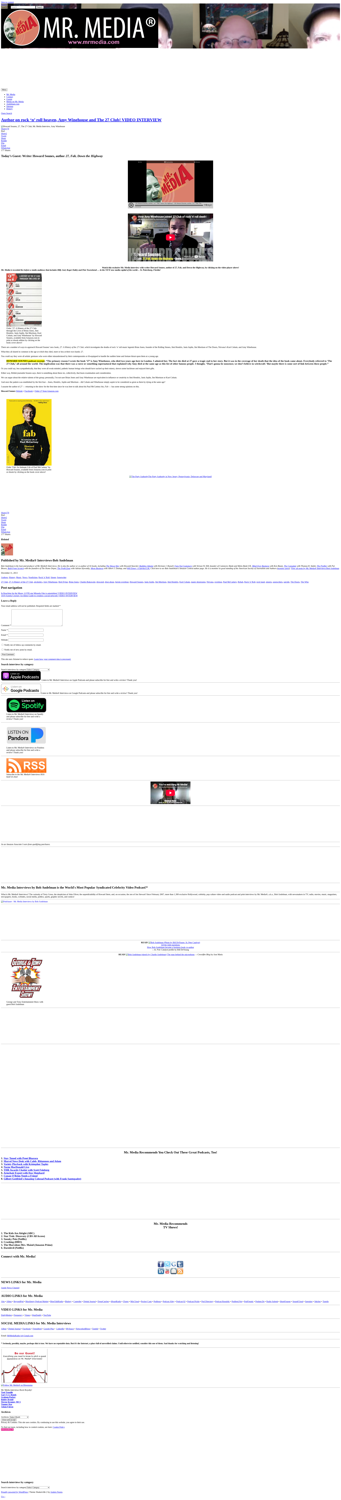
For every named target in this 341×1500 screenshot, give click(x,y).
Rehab (240, 582)
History (9, 109)
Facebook (29, 391)
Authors (4, 577)
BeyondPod (19, 1301)
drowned (100, 582)
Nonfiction (32, 577)
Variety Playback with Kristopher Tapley (26, 1164)
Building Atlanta (146, 566)
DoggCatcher (103, 1301)
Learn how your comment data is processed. (52, 659)
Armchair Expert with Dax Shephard (24, 1173)
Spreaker (308, 1301)
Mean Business (97, 568)
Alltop (9, 1301)
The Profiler (322, 566)
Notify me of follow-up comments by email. (22, 645)
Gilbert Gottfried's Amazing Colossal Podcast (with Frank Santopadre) (42, 1178)
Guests (9, 99)
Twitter (103, 1329)
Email (4, 635)
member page (283, 568)
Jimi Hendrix (172, 582)
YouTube (47, 1315)
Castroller (77, 1301)
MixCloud (134, 1301)
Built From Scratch (16, 568)
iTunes (126, 1301)
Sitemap (9, 106)
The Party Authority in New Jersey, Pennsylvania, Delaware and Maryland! (180, 476)
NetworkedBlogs (83, 1329)
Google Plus (49, 1329)
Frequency (18, 1315)
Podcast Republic (222, 1301)
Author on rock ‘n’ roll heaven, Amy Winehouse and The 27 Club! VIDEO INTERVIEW (81, 119)
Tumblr (95, 1329)
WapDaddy (37, 1315)
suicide (286, 582)
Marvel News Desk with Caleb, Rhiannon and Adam (32, 1161)
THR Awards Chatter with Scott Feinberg (26, 1170)
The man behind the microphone (180, 954)
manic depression (198, 582)
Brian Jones (74, 582)
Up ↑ (3, 1496)
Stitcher (317, 1301)
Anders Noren (56, 1492)
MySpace (70, 1329)
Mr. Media (10, 94)
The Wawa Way (112, 566)
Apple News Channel (10, 1288)
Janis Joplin (149, 582)
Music (18, 577)
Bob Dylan (63, 582)
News (24, 577)
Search (4, 4)
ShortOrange (285, 1301)
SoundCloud (298, 1301)
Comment (6, 625)
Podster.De (260, 1301)
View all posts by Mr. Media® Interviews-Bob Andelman (315, 568)
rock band (260, 582)
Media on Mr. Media (15, 101)
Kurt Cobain (184, 582)
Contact (9, 97)
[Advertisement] (170, 68)
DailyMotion (6, 1315)
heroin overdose (122, 582)
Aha (3, 1301)
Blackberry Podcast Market (36, 1301)
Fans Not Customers (183, 566)
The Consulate (290, 566)
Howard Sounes (136, 582)
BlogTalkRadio (56, 1301)
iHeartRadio (116, 1301)
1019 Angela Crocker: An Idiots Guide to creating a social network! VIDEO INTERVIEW (39, 596)
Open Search (6, 113)
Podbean (157, 1301)
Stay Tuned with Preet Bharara (21, 1158)
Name (4, 630)
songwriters (278, 582)
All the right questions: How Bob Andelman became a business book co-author (170, 946)
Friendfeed (37, 1329)
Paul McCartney (230, 582)
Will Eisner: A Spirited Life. (138, 568)
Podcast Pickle (193, 1301)
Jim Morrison (160, 582)
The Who (305, 582)
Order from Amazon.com (46, 391)
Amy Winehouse (50, 582)
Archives (5, 1417)
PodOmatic (248, 1301)
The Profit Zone (63, 568)
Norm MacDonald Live (16, 1167)
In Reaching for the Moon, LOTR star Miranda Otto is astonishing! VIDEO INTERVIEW (39, 593)
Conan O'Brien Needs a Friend (21, 1175)
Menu (4, 90)
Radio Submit (272, 1301)
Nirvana (210, 582)
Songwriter (61, 577)
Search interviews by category (13, 669)
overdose (218, 582)
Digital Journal (89, 1301)
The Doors (295, 582)
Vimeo (27, 1315)
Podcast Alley (168, 1301)
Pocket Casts (146, 1301)
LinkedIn (60, 1329)
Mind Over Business (260, 566)
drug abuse (109, 582)
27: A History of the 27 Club (21, 582)
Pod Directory (207, 1301)
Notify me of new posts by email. (18, 650)
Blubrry (68, 1301)
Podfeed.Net (237, 1301)
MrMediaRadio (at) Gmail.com (20, 1336)
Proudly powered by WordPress (14, 1492)
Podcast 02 (180, 1301)
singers (269, 582)
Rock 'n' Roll (44, 577)
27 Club (4, 582)
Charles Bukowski (87, 582)
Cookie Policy (59, 1427)
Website (19, 391)
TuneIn (326, 1301)
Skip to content (7, 2)
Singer (53, 577)
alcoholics (38, 582)
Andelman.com (12, 104)
